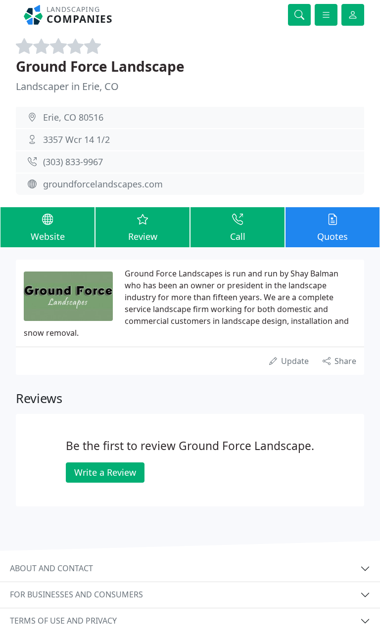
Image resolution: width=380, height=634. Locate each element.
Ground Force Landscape (100, 66)
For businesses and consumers (76, 594)
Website (48, 236)
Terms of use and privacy (63, 620)
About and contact (51, 568)
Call (237, 236)
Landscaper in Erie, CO (67, 86)
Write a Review (105, 472)
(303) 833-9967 (73, 162)
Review (142, 236)
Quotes (332, 236)
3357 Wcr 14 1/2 (76, 139)
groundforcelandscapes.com (103, 184)
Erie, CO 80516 (73, 117)
